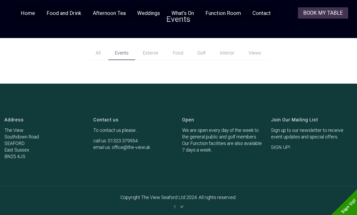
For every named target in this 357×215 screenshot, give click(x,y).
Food (178, 53)
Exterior (151, 53)
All (98, 53)
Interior (227, 53)
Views (255, 53)
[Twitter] (182, 207)
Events (122, 53)
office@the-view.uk (131, 147)
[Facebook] (175, 207)
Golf (201, 53)
